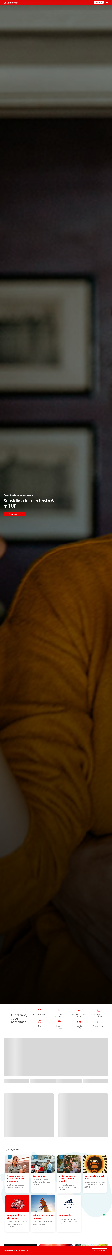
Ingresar (99, 2)
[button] (14, 514)
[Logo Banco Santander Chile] (11, 2)
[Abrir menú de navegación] (107, 2)
